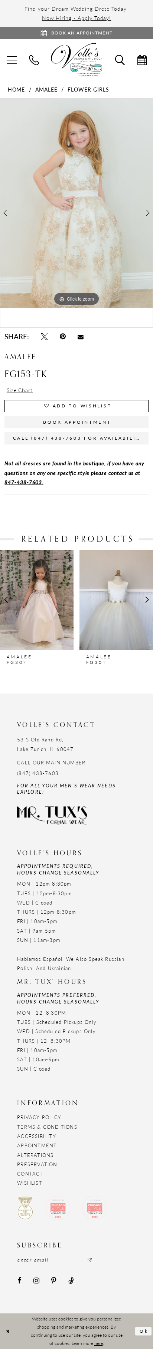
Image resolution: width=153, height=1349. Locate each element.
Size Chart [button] (20, 390)
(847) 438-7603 (38, 773)
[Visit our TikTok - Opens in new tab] (71, 1280)
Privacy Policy (39, 1117)
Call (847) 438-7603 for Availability (78, 438)
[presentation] (37, 600)
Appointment (37, 1145)
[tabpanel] (76, 203)
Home (16, 89)
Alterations (35, 1154)
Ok (144, 1331)
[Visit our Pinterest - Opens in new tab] (54, 1280)
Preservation (37, 1164)
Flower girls (88, 89)
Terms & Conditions (47, 1126)
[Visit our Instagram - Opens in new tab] (36, 1280)
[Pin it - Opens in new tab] (62, 337)
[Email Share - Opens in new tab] (81, 336)
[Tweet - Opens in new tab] (44, 337)
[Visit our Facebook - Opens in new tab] (19, 1280)
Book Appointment (77, 422)
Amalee (46, 89)
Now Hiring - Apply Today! (76, 18)
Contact (30, 1173)
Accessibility (36, 1136)
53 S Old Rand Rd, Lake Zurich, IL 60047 (45, 744)
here (98, 1343)
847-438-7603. (23, 482)
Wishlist (29, 1182)
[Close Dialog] (7, 1331)
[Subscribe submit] (89, 1259)
